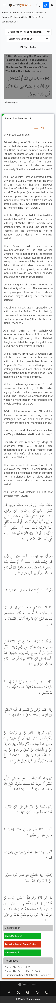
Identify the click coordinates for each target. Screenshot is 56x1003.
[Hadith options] (49, 128)
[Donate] (46, 5)
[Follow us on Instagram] (28, 992)
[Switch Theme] (47, 992)
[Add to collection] (35, 128)
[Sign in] (52, 5)
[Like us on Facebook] (9, 992)
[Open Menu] (4, 5)
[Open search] (38, 5)
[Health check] (37, 992)
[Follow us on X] (18, 992)
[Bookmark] (43, 128)
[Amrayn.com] (20, 5)
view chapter (12, 102)
